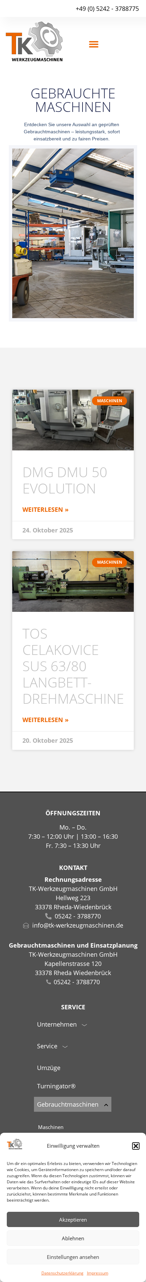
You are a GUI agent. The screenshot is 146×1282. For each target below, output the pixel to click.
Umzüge (48, 1068)
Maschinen (50, 1127)
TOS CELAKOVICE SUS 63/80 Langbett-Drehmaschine (73, 666)
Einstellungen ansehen (73, 1257)
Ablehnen (73, 1238)
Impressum (97, 1273)
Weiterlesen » (45, 509)
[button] (135, 1146)
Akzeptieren (73, 1219)
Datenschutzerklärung (62, 1273)
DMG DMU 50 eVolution (64, 480)
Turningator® (56, 1086)
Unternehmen (57, 1024)
